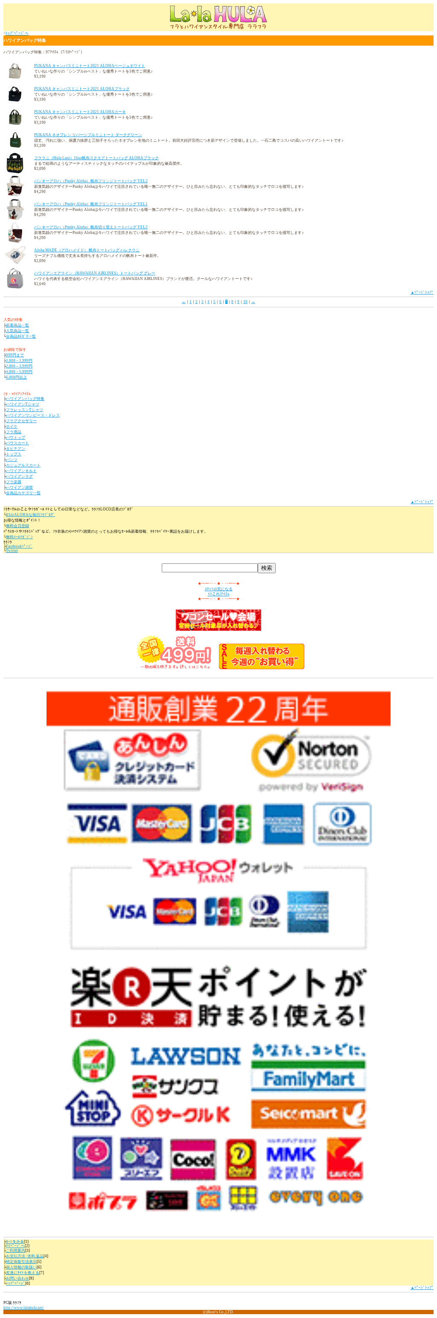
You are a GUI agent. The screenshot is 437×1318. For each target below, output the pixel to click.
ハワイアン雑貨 (19, 487)
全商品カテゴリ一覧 (23, 493)
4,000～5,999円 (19, 372)
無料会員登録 (17, 526)
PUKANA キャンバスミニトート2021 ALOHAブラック (82, 89)
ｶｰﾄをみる (15, 1241)
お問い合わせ (17, 1278)
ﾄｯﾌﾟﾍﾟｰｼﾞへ (17, 33)
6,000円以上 (16, 377)
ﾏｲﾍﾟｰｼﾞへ (15, 1246)
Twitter (12, 550)
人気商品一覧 (17, 331)
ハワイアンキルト (21, 471)
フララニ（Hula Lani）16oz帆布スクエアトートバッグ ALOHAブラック (96, 158)
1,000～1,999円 (19, 361)
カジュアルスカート (23, 465)
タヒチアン (15, 448)
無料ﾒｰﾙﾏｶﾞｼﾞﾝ (19, 537)
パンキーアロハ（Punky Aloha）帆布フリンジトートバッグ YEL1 (91, 204)
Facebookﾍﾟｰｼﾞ (19, 546)
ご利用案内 (15, 1250)
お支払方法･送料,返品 (25, 1256)
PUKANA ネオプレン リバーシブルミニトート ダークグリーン (88, 135)
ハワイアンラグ (19, 476)
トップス (13, 454)
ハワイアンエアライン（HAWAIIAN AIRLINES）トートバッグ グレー (94, 273)
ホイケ (11, 426)
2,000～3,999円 (19, 366)
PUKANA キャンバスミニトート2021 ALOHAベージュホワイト (89, 66)
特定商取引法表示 (21, 1262)
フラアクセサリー (21, 421)
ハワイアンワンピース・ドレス (33, 415)
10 (245, 302)
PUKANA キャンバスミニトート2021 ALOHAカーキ (80, 112)
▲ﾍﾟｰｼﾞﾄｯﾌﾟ (422, 292)
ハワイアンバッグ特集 (25, 399)
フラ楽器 (13, 482)
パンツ (11, 460)
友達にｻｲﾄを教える (22, 1273)
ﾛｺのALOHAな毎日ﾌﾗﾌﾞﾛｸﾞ (30, 515)
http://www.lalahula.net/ (23, 1308)
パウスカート (17, 443)
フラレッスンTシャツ (24, 410)
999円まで (15, 355)
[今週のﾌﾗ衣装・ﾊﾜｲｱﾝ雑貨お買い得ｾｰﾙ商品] (261, 668)
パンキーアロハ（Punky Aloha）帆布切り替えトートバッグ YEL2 (91, 227)
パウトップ (15, 437)
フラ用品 (13, 432)
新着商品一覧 (17, 325)
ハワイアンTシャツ (22, 404)
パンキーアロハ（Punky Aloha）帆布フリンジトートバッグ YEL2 (91, 181)
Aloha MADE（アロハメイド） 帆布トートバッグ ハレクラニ (87, 250)
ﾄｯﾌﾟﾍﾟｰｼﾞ (15, 1283)
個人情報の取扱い (21, 1267)
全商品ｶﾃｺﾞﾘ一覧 (21, 336)
